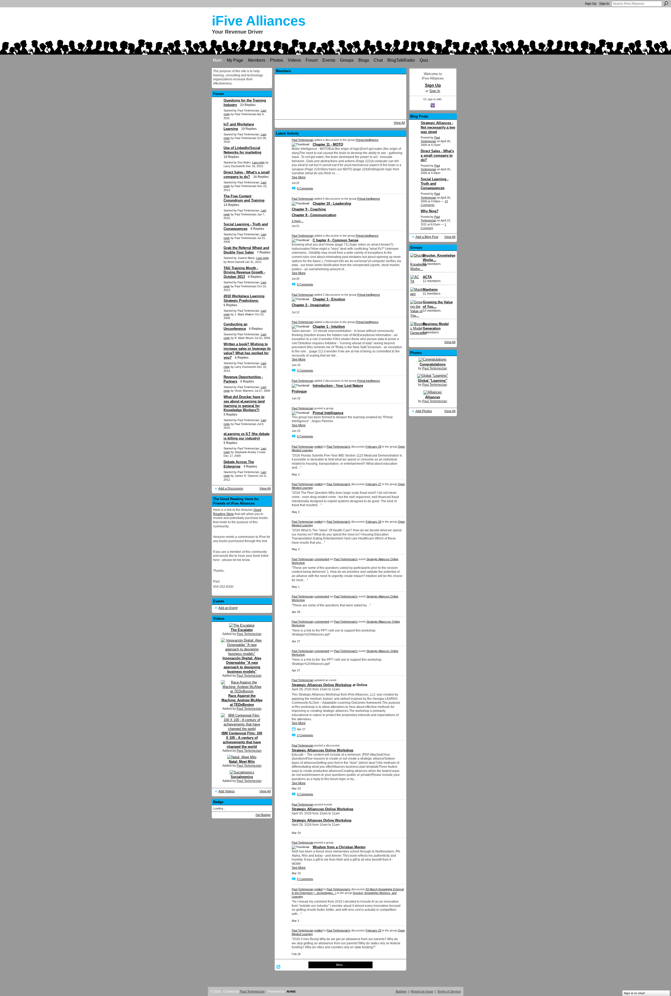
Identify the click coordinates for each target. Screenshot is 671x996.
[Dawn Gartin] (326, 96)
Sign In (604, 4)
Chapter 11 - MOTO (328, 144)
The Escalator (242, 630)
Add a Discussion (230, 488)
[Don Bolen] (340, 82)
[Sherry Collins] (382, 82)
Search (666, 3)
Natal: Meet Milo (242, 762)
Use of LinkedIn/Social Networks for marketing (242, 150)
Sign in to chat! (634, 993)
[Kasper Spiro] (382, 96)
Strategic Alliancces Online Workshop (322, 750)
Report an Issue (422, 991)
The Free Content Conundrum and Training (244, 198)
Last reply (258, 162)
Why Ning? (430, 211)
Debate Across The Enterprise (239, 464)
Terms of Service (449, 991)
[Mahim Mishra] (382, 110)
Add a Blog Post (426, 237)
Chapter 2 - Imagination (311, 305)
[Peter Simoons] (312, 96)
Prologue (299, 391)
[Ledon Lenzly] (326, 110)
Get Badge (263, 815)
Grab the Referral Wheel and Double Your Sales (246, 250)
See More (299, 177)
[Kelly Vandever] (297, 82)
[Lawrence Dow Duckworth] (283, 96)
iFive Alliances (259, 20)
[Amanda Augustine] (340, 110)
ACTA (427, 277)
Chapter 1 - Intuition (329, 327)
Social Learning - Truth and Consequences (434, 183)
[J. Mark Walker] (368, 110)
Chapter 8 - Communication (314, 215)
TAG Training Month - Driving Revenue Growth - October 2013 (244, 272)
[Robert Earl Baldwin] (354, 110)
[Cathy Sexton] (297, 110)
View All (265, 488)
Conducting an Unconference (235, 326)
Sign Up (590, 4)
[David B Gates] (340, 96)
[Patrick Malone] (312, 82)
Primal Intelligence (367, 139)
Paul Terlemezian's (338, 446)
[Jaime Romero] (397, 96)
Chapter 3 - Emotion (329, 299)
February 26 (373, 521)
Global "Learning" (432, 381)
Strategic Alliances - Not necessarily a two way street (438, 127)
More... (340, 964)
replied (318, 446)
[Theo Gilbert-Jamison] (283, 82)
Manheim (430, 290)
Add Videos (226, 791)
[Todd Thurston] (368, 82)
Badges (401, 991)
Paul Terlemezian (249, 634)
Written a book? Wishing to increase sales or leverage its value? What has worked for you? (247, 350)
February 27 (373, 484)
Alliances (432, 397)
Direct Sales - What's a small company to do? (247, 174)
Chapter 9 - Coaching (309, 209)
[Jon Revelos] (397, 110)
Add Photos (423, 411)
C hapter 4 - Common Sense (335, 240)
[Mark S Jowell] (326, 82)
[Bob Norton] (354, 82)
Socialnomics (242, 777)
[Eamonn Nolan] (312, 110)
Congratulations (433, 364)
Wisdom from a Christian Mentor (339, 847)
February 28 (373, 446)
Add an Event (227, 608)
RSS (278, 967)
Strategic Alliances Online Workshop (321, 685)
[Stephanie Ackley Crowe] (297, 96)
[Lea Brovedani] (368, 96)
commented (321, 559)
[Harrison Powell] (283, 110)
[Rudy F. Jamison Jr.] (354, 96)
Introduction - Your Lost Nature (338, 386)
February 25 (373, 930)
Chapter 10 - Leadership (332, 203)
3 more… (298, 220)
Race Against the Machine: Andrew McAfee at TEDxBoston (241, 700)
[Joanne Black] (397, 82)
